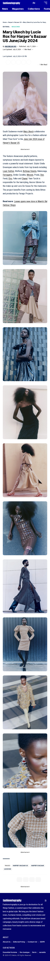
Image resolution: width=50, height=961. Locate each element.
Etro (10, 178)
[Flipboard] (41, 900)
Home (5, 22)
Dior (42, 175)
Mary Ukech (28, 131)
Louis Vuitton (8, 171)
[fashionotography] (11, 3)
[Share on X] (8, 62)
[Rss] (45, 900)
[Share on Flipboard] (13, 62)
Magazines (16, 27)
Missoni (30, 175)
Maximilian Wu (10, 46)
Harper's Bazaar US (15, 22)
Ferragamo (7, 175)
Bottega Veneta (29, 171)
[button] (29, 3)
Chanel (25, 178)
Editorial (6, 27)
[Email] (18, 62)
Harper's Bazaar (37, 866)
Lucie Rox (7, 869)
